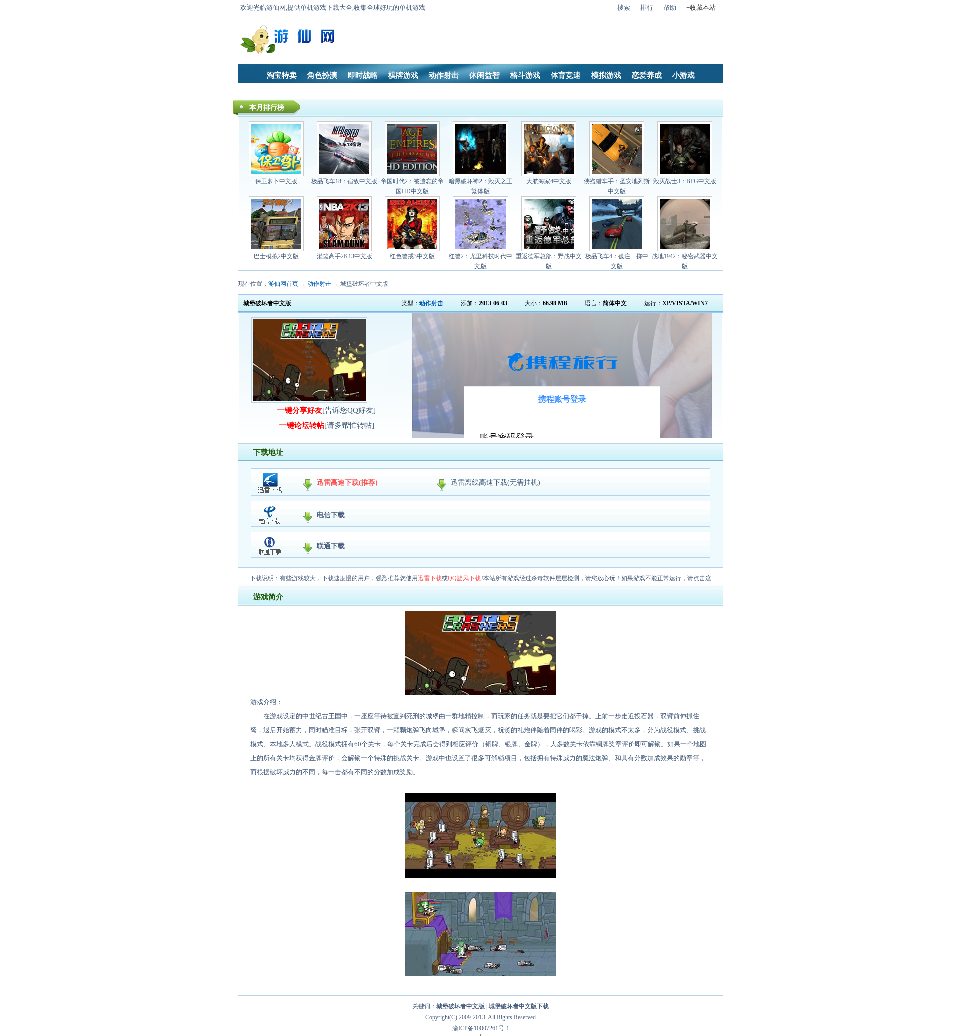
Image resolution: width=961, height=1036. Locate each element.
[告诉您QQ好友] (326, 410)
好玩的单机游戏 (402, 7)
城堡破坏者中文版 (364, 283)
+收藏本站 (701, 7)
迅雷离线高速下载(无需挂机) (495, 482)
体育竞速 (566, 75)
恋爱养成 (647, 75)
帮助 (669, 7)
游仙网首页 (283, 283)
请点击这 (699, 578)
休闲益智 (484, 75)
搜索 (623, 7)
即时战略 (363, 75)
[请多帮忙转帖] (326, 425)
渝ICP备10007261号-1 (480, 1028)
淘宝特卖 (282, 75)
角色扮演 (322, 75)
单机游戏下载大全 (326, 7)
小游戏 (683, 75)
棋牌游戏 (403, 75)
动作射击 (444, 75)
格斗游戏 (525, 75)
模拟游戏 (606, 75)
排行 (646, 7)
